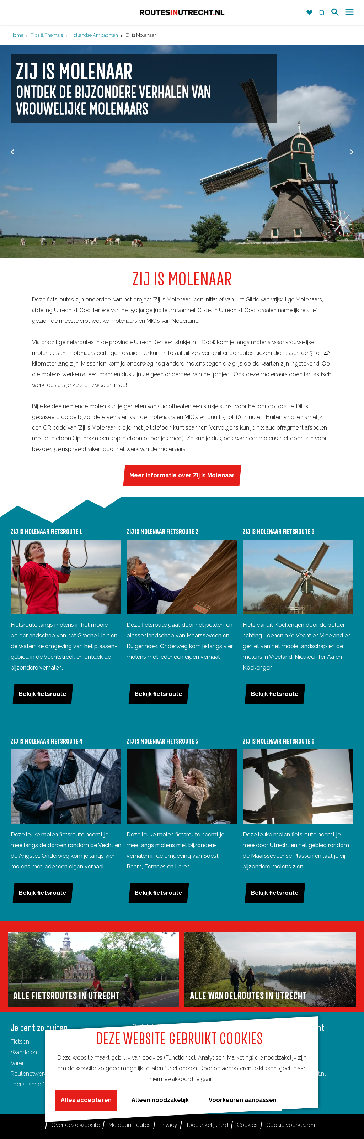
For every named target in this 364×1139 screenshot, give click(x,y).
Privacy (168, 1125)
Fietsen (20, 1041)
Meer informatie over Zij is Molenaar (182, 475)
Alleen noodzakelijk (160, 1100)
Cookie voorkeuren (290, 1125)
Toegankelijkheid (207, 1125)
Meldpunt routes (129, 1125)
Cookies (247, 1125)
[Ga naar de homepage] (182, 12)
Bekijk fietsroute (42, 694)
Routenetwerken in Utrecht (45, 1073)
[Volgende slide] (351, 151)
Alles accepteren (86, 1100)
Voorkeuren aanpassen (243, 1100)
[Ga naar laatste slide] (12, 151)
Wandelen (24, 1052)
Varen (18, 1063)
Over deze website (75, 1125)
